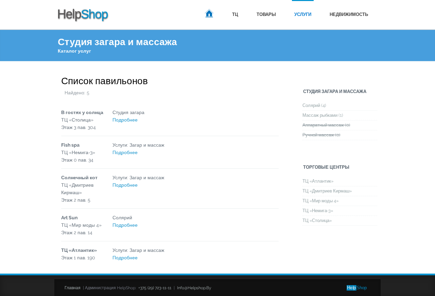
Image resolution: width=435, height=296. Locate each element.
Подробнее (125, 120)
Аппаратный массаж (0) (326, 125)
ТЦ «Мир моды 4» (320, 200)
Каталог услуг (74, 51)
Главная (209, 14)
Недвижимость (349, 14)
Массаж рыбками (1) (322, 115)
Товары (266, 14)
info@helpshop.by (194, 287)
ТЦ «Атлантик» (317, 181)
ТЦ (235, 14)
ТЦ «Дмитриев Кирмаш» (327, 190)
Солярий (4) (314, 105)
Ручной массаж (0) (321, 134)
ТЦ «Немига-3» (317, 210)
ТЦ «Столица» (317, 220)
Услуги (302, 14)
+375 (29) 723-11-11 (154, 287)
